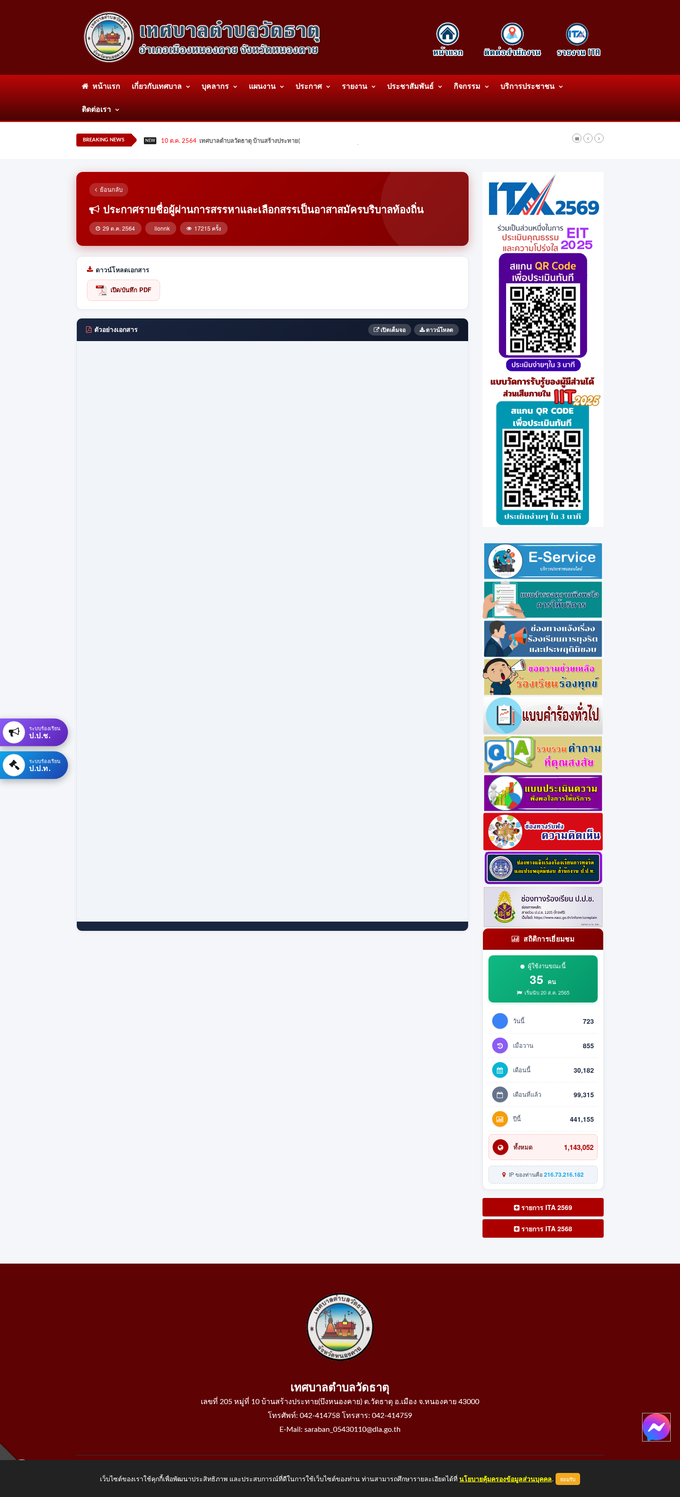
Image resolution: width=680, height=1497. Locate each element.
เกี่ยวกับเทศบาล (157, 86)
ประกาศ (309, 86)
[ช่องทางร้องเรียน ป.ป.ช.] (543, 905)
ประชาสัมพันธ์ (410, 86)
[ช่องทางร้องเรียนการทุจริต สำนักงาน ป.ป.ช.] (543, 867)
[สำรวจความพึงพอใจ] (543, 598)
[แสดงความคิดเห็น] (543, 830)
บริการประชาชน (528, 86)
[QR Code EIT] (543, 294)
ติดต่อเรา (96, 109)
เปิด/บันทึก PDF (131, 289)
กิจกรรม (467, 86)
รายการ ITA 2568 (545, 1228)
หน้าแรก (104, 86)
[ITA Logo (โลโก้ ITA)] (543, 194)
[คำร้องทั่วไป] (543, 714)
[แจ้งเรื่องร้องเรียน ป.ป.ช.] (543, 637)
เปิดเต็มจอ (392, 329)
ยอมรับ (567, 1479)
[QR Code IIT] (543, 448)
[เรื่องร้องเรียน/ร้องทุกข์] (543, 675)
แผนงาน (262, 86)
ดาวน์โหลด (439, 329)
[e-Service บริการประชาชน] (543, 559)
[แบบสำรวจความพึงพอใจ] (543, 791)
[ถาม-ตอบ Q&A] (543, 753)
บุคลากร (215, 86)
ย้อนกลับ (111, 189)
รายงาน (354, 86)
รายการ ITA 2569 (545, 1207)
